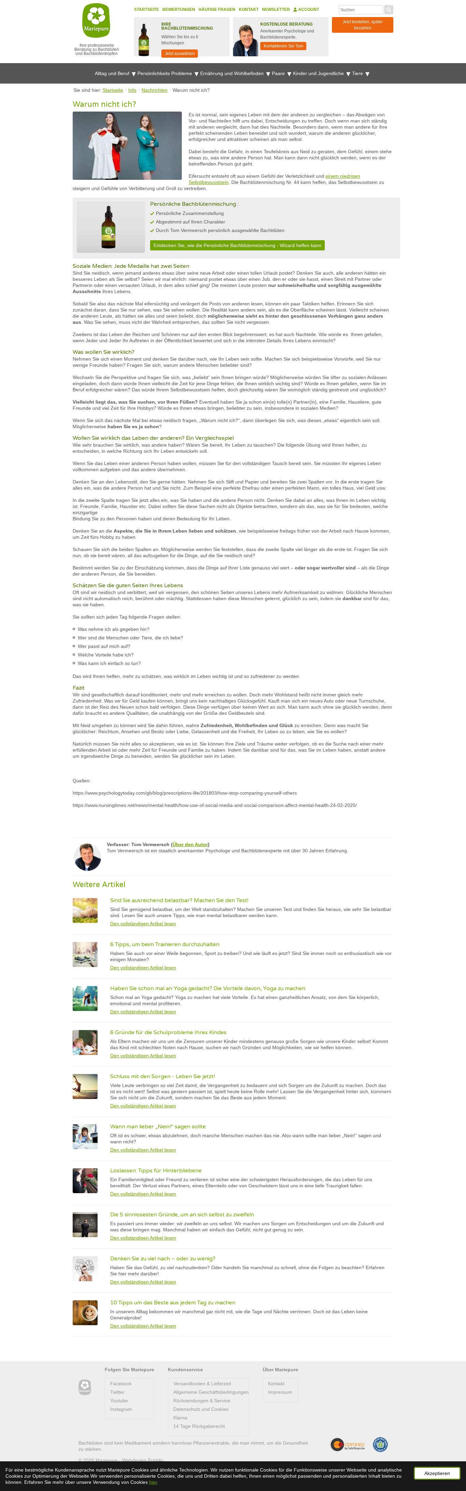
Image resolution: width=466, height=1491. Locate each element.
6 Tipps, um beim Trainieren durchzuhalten (164, 944)
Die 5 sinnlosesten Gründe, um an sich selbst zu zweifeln (182, 1214)
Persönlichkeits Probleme (165, 73)
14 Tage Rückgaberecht (199, 1426)
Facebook (121, 1383)
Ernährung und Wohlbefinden (232, 73)
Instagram (121, 1409)
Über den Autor (190, 844)
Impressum (280, 1392)
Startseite (146, 9)
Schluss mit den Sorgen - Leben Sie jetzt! (162, 1076)
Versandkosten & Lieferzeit (202, 1383)
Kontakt (249, 9)
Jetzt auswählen (180, 53)
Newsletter (276, 9)
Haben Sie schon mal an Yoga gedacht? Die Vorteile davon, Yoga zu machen (207, 988)
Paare (279, 73)
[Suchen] (388, 9)
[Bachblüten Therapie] (84, 1387)
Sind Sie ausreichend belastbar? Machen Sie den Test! (179, 900)
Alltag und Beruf (113, 73)
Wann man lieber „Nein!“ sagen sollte (158, 1126)
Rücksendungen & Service (201, 1400)
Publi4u (156, 1460)
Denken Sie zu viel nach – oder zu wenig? (162, 1258)
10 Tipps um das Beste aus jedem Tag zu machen (172, 1302)
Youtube (119, 1400)
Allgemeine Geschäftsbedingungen (211, 1392)
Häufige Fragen (217, 9)
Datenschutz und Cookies (201, 1409)
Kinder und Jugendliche (319, 73)
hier (153, 1482)
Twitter (117, 1392)
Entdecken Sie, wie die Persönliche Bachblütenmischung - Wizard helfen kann (237, 245)
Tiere (358, 73)
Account (308, 9)
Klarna (180, 1417)
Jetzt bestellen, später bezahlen (363, 24)
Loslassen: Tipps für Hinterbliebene (156, 1170)
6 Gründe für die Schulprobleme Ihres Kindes (168, 1032)
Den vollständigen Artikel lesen (143, 923)
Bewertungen (178, 9)
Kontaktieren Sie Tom (283, 46)
